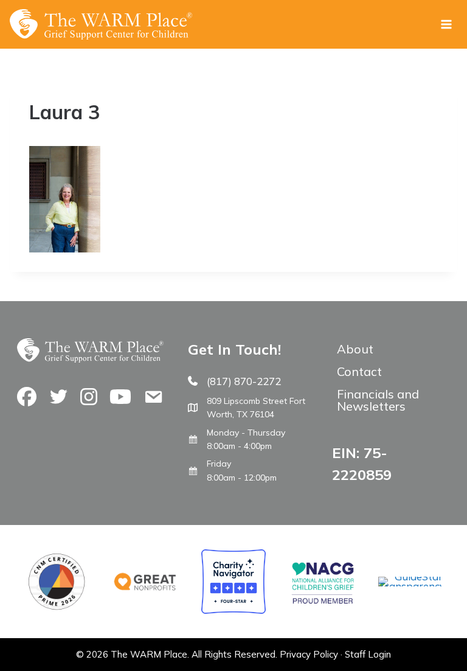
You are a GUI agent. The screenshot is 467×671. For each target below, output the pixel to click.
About (355, 348)
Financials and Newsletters (378, 400)
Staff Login (368, 654)
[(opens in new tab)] (410, 586)
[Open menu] (446, 24)
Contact (359, 371)
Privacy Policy (309, 654)
